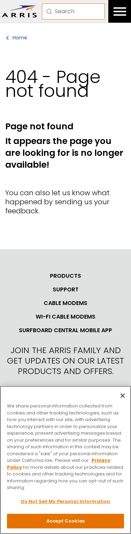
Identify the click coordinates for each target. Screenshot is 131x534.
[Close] (122, 395)
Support (66, 289)
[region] (65, 460)
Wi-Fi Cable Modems (65, 316)
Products (65, 276)
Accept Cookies (65, 521)
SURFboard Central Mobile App (65, 330)
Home (20, 37)
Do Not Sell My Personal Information (65, 501)
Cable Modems (65, 303)
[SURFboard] (19, 11)
